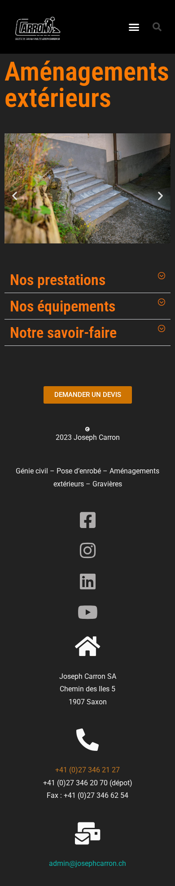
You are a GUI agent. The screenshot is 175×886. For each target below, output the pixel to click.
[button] (134, 26)
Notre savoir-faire (63, 332)
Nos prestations (57, 280)
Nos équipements (62, 306)
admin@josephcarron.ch (87, 863)
